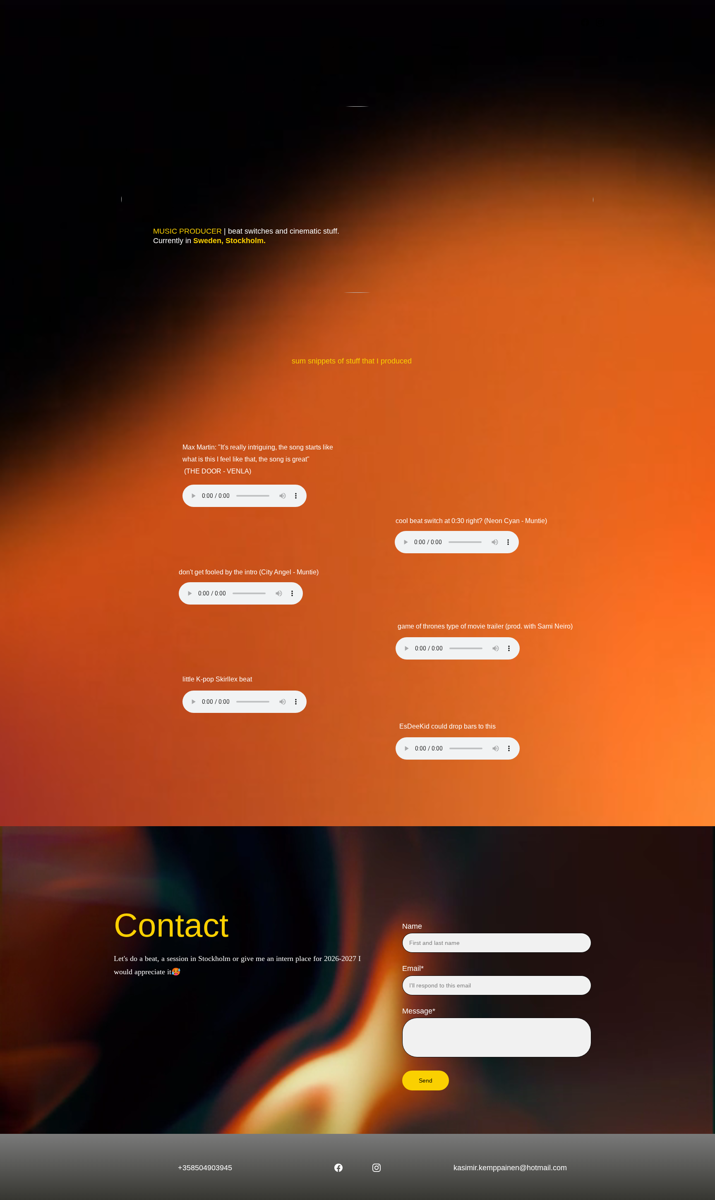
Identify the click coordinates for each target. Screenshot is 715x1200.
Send (425, 1080)
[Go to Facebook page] (588, 22)
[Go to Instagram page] (600, 22)
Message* (418, 1011)
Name (412, 926)
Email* (413, 968)
